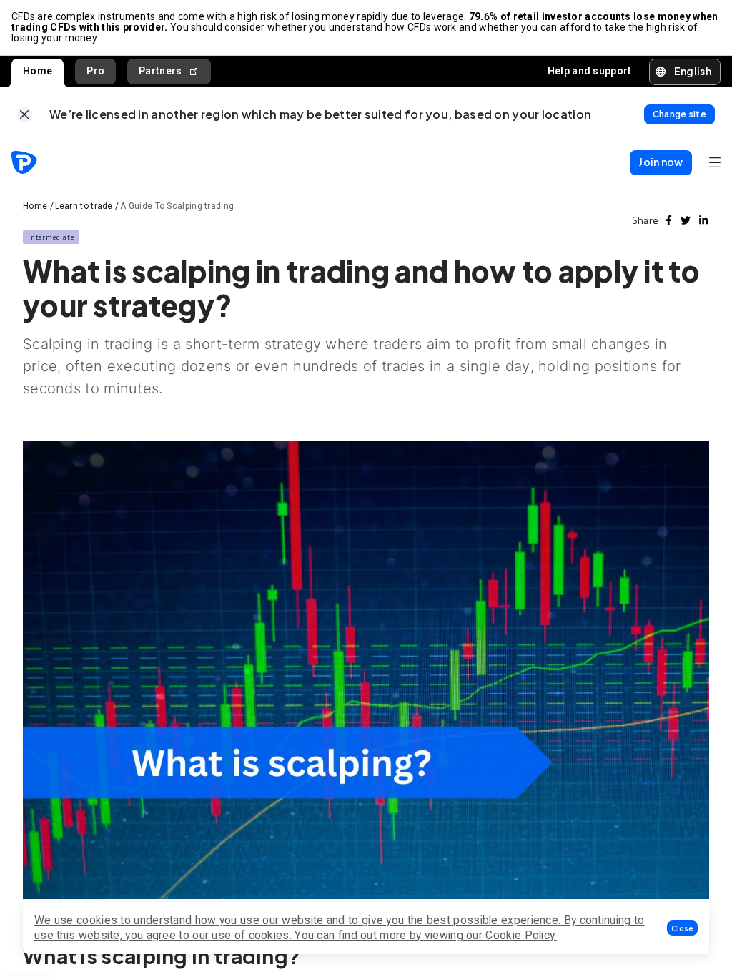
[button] (682, 928)
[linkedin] (703, 220)
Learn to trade (84, 206)
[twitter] (686, 220)
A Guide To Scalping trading (177, 206)
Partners (160, 71)
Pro (95, 71)
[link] (24, 114)
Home (37, 71)
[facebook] (669, 220)
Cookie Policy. (520, 935)
